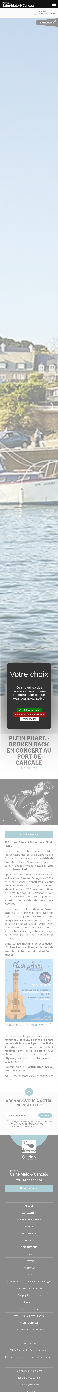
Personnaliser (29, 719)
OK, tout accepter (30, 710)
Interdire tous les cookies (31, 714)
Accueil (20, 4)
